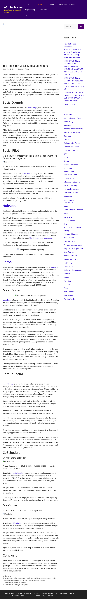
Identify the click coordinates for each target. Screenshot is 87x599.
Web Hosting (69, 291)
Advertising (68, 121)
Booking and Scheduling (73, 128)
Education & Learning (66, 4)
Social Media (69, 266)
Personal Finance (71, 234)
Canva (7, 262)
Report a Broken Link (49, 593)
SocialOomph (32, 108)
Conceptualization (71, 146)
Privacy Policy (69, 104)
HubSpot (9, 205)
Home (27, 4)
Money (66, 206)
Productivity (43, 9)
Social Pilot (26, 173)
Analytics (67, 125)
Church (66, 139)
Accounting (68, 114)
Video (66, 288)
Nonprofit (68, 217)
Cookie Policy (40, 596)
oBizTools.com (13, 7)
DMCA (71, 593)
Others (66, 224)
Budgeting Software (72, 132)
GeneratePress (18, 596)
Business (39, 4)
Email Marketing (70, 185)
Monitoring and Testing (73, 209)
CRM (66, 154)
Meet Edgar (7, 300)
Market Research (71, 192)
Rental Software (70, 255)
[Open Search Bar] (26, 14)
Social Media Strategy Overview (15, 582)
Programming (30, 9)
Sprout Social (8, 384)
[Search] (81, 26)
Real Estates (69, 252)
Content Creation (71, 150)
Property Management (73, 248)
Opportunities (69, 220)
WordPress (68, 295)
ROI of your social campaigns (40, 238)
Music (66, 213)
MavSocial (17, 523)
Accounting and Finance (73, 118)
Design (51, 4)
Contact (50, 596)
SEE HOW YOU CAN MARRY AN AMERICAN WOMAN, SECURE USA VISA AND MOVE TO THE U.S (74, 83)
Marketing (68, 196)
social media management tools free (32, 580)
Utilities (67, 284)
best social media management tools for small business (24, 578)
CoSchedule (18, 473)
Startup (67, 273)
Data (66, 157)
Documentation (70, 174)
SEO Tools (68, 263)
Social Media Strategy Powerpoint (16, 585)
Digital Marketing (71, 164)
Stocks (66, 277)
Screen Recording (71, 259)
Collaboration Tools (72, 143)
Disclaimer (63, 593)
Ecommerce (69, 178)
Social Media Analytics (73, 270)
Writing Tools (69, 299)
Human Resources (71, 189)
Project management (73, 245)
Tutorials (67, 281)
